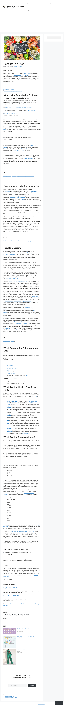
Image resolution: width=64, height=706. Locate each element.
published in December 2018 (23, 323)
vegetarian (7, 191)
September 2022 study (18, 150)
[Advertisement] (32, 23)
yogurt (27, 375)
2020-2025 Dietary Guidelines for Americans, (23, 531)
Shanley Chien (8, 107)
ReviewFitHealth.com (15, 6)
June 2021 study (30, 285)
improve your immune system (12, 278)
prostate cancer (27, 301)
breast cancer (17, 301)
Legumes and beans (12, 368)
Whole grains (10, 365)
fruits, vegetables (21, 197)
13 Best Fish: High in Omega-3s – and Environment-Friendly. (18, 176)
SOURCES (5, 565)
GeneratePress (41, 704)
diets (7, 604)
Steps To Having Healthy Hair (23, 628)
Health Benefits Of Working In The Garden (25, 636)
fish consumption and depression (22, 321)
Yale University (29, 158)
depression (7, 328)
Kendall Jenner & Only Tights (11, 697)
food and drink (25, 604)
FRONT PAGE (29, 3)
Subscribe (32, 685)
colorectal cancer (9, 301)
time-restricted (25, 148)
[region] (22, 462)
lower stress (23, 277)
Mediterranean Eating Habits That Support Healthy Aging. (17, 241)
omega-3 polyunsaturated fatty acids (18, 281)
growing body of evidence (15, 329)
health (7, 605)
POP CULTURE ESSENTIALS (48, 6)
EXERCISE (28, 6)
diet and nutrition (14, 604)
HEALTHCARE (44, 3)
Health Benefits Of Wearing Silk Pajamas (25, 649)
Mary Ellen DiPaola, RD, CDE (10, 588)
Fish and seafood (11, 373)
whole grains (17, 75)
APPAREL (36, 3)
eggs (26, 75)
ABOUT (27, 10)
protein (35, 396)
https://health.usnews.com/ (10, 89)
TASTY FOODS (36, 6)
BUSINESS (52, 3)
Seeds (8, 370)
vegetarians (27, 73)
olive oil (22, 199)
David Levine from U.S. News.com (23, 107)
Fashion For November (9, 696)
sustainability (24, 442)
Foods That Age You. (8, 341)
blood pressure (26, 433)
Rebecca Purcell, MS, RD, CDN (11, 595)
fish (19, 78)
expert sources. (31, 110)
